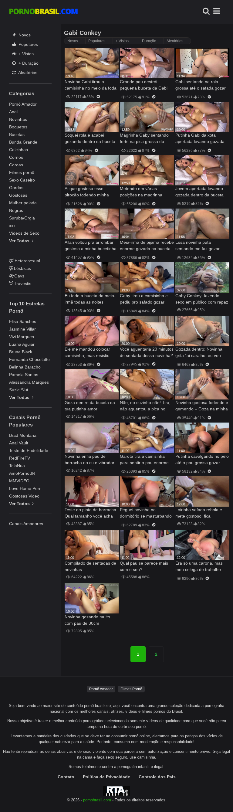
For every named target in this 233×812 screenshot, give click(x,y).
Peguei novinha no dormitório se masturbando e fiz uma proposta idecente (146, 513)
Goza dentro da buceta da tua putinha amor (90, 405)
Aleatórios (27, 72)
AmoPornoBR (22, 473)
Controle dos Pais (157, 776)
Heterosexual (27, 260)
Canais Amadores (26, 523)
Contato (66, 776)
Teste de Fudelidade (28, 450)
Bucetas (17, 134)
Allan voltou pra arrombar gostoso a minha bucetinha (90, 245)
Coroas (16, 164)
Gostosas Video (24, 496)
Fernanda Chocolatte (29, 359)
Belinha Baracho (25, 367)
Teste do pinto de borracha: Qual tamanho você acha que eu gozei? (91, 513)
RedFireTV (19, 458)
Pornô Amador (23, 104)
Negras (16, 210)
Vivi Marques (21, 336)
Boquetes (18, 126)
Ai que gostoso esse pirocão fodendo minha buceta (87, 192)
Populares (27, 44)
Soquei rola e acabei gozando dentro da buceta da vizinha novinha (90, 139)
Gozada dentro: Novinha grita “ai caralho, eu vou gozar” (198, 353)
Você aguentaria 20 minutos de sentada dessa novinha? (147, 352)
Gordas (16, 187)
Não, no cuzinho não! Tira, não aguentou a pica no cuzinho (145, 406)
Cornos (16, 157)
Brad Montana (22, 435)
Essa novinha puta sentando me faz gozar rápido (197, 246)
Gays (19, 275)
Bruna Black (20, 351)
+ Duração (28, 63)
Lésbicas (22, 268)
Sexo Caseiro (22, 180)
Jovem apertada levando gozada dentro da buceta (199, 191)
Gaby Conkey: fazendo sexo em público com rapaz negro (201, 299)
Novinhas (18, 119)
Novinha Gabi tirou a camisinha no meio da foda (90, 84)
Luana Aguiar (22, 344)
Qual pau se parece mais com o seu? (144, 566)
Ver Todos (20, 503)
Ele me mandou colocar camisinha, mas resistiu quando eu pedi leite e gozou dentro (87, 353)
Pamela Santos (23, 374)
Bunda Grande (23, 142)
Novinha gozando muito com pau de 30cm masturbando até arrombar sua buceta (90, 620)
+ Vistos (25, 53)
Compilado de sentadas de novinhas (90, 566)
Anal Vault (18, 442)
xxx (12, 225)
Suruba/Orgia (22, 218)
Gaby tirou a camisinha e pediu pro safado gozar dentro (144, 299)
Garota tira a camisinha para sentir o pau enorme (144, 459)
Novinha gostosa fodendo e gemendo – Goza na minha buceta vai (201, 406)
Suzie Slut (18, 389)
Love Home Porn (25, 488)
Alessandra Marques (29, 382)
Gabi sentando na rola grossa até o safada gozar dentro (200, 85)
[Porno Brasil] (43, 12)
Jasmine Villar (22, 329)
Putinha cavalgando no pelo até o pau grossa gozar (202, 459)
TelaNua (17, 465)
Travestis (22, 283)
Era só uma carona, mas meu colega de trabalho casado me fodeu (199, 567)
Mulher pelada (23, 202)
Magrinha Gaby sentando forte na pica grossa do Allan (144, 139)
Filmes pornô (21, 172)
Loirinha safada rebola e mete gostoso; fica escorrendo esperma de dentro (198, 513)
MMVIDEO (19, 480)
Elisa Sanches (22, 321)
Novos (24, 34)
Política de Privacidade (106, 776)
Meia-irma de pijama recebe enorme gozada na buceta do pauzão (147, 246)
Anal (13, 111)
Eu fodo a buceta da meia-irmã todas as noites (90, 298)
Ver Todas (20, 240)
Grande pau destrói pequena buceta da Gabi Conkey (143, 85)
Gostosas (18, 195)
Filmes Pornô (131, 689)
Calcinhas (18, 149)
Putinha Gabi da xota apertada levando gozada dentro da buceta (200, 139)
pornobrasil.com (97, 800)
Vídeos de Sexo (24, 233)
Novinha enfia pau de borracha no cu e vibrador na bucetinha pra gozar (89, 460)
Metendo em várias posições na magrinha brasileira (141, 192)
